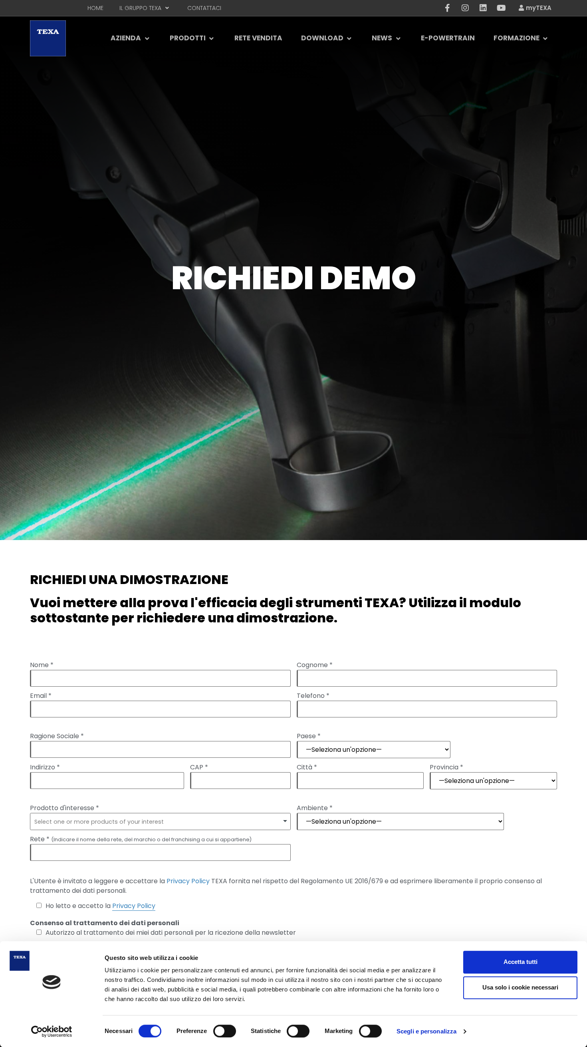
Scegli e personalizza (426, 1031)
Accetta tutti (520, 961)
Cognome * (315, 665)
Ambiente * (315, 808)
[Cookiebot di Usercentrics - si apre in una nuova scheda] (52, 1031)
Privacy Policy (188, 881)
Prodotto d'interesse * (64, 808)
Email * (41, 696)
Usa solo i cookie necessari (520, 987)
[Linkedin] (483, 8)
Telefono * (313, 696)
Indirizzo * (45, 767)
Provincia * (446, 767)
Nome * (42, 665)
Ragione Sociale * (57, 736)
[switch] (224, 1031)
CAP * (199, 767)
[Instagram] (465, 8)
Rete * (141, 839)
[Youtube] (501, 8)
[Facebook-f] (447, 8)
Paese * (309, 736)
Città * (307, 767)
